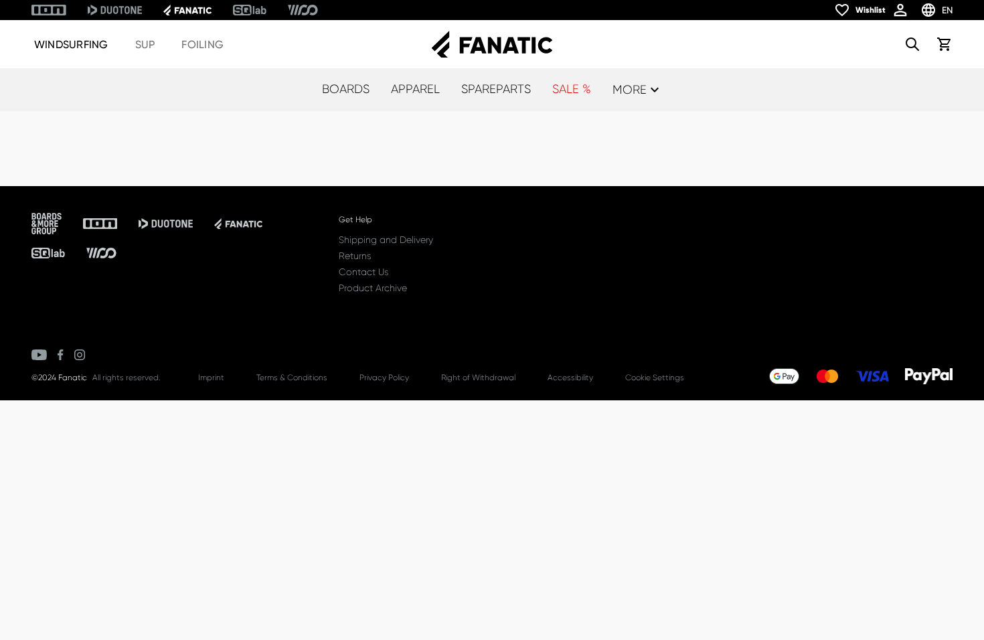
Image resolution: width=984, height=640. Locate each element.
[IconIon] (48, 10)
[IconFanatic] (187, 10)
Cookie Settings (654, 377)
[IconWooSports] (303, 10)
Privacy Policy (384, 377)
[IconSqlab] (249, 10)
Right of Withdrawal (478, 377)
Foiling (202, 44)
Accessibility (570, 377)
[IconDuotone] (115, 10)
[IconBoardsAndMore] (46, 223)
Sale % (571, 89)
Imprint (211, 377)
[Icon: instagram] (79, 354)
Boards (346, 89)
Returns (355, 255)
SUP (145, 44)
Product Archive (373, 288)
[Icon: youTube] (39, 354)
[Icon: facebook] (61, 354)
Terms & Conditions (291, 377)
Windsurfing (71, 44)
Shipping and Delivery (386, 239)
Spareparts (496, 89)
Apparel (415, 89)
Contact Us (363, 271)
